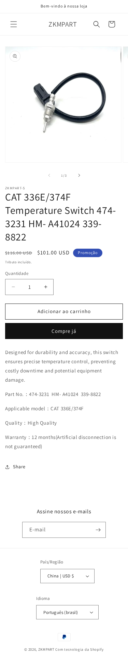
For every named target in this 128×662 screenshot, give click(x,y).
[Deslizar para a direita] (79, 175)
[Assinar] (97, 530)
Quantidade (16, 273)
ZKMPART (46, 649)
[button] (13, 24)
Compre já (64, 331)
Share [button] (19, 467)
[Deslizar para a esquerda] (49, 175)
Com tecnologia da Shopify (79, 649)
